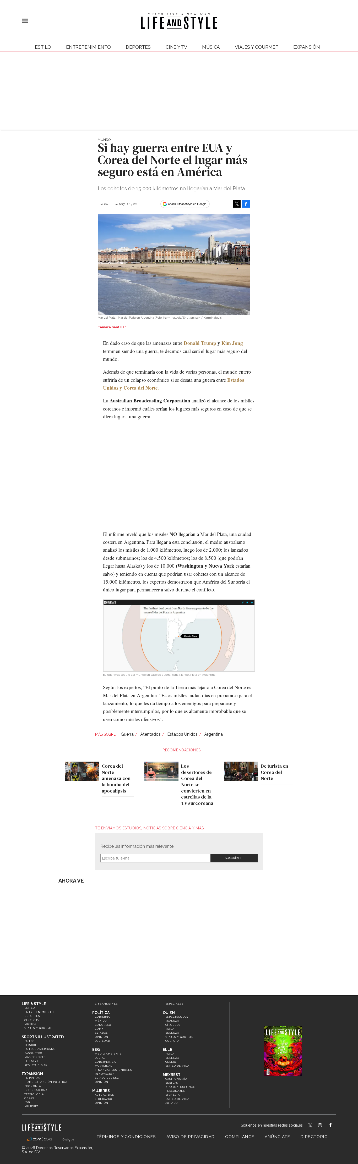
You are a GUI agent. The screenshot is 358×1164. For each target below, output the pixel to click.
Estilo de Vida (177, 1099)
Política (101, 1013)
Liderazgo (103, 1099)
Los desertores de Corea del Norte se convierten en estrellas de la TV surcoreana (197, 784)
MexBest (172, 1075)
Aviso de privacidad (190, 1136)
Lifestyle (32, 1061)
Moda (170, 1028)
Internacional (37, 1090)
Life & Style (34, 1004)
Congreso (103, 1024)
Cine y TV (176, 47)
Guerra (127, 734)
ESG (27, 1102)
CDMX (99, 1028)
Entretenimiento (88, 47)
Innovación (105, 1073)
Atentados (150, 734)
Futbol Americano (40, 1048)
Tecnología (34, 1094)
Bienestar (173, 1094)
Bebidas (171, 1082)
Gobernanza (105, 1061)
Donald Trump (200, 342)
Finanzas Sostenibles (113, 1069)
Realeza (172, 1020)
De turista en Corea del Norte (274, 772)
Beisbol (30, 1045)
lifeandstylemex (324, 1126)
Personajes (175, 1090)
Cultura (172, 1040)
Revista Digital (36, 1065)
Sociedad (102, 1040)
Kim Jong (232, 342)
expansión (306, 47)
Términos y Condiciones (126, 1136)
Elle (167, 1049)
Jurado (171, 1102)
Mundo (104, 140)
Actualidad (104, 1094)
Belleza (172, 1032)
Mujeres (31, 1106)
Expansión (32, 1074)
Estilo (43, 47)
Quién (169, 1013)
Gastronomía (176, 1078)
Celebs (171, 1061)
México (101, 1020)
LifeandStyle (106, 1003)
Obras (29, 1098)
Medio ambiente (108, 1053)
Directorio (314, 1136)
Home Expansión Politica (45, 1081)
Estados (101, 1032)
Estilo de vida (177, 1065)
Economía (32, 1086)
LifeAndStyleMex (335, 1126)
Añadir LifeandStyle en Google (187, 204)
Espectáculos (176, 1016)
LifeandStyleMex (310, 1126)
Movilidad (104, 1065)
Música (211, 47)
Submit (234, 858)
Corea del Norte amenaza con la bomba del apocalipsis (116, 778)
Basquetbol (34, 1053)
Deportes (138, 47)
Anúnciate (277, 1136)
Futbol (30, 1041)
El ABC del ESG (107, 1077)
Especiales (174, 1003)
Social (100, 1057)
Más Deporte (34, 1057)
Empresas (32, 1078)
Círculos (173, 1024)
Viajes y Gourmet (256, 47)
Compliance (239, 1136)
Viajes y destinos (180, 1086)
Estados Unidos (182, 734)
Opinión (102, 1036)
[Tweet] (237, 204)
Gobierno (103, 1016)
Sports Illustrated (43, 1037)
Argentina (213, 734)
